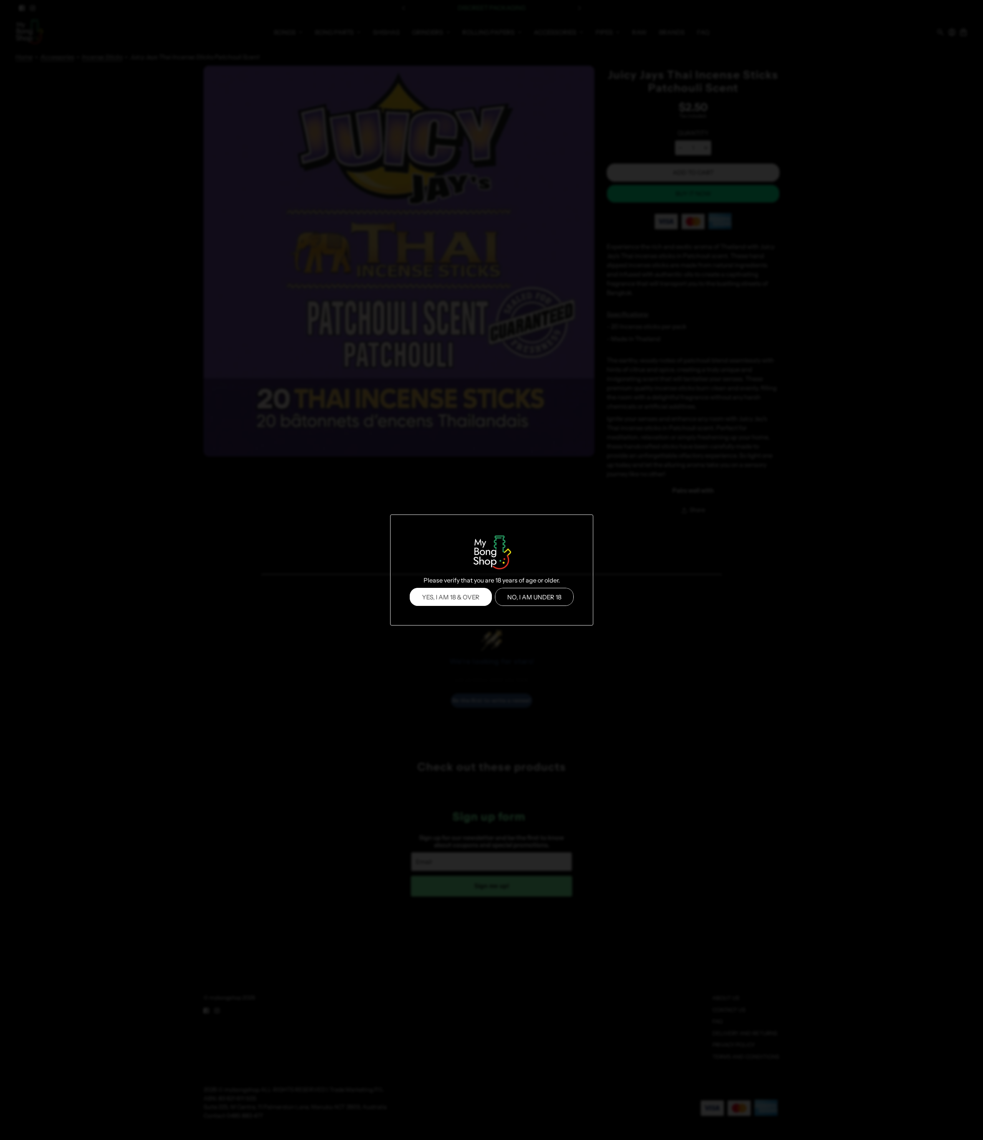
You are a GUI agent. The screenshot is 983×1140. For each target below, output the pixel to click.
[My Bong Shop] (491, 553)
